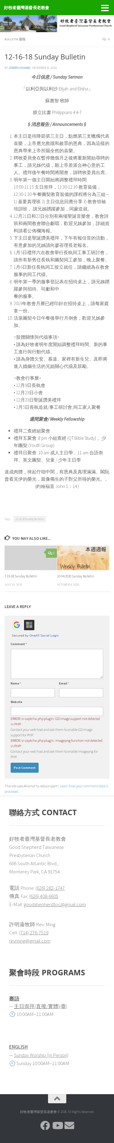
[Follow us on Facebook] (45, 1125)
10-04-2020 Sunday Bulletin (75, 576)
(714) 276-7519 (33, 932)
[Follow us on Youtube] (57, 1125)
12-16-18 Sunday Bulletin (30, 519)
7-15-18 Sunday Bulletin (21, 576)
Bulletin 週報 (15, 39)
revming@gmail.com (29, 940)
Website (16, 702)
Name (16, 683)
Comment (19, 644)
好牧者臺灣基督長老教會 (26, 7)
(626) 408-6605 (43, 896)
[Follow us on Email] (69, 1125)
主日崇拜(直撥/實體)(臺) (40, 1006)
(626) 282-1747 (50, 888)
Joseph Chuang (19, 68)
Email (64, 683)
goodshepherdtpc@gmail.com (55, 904)
